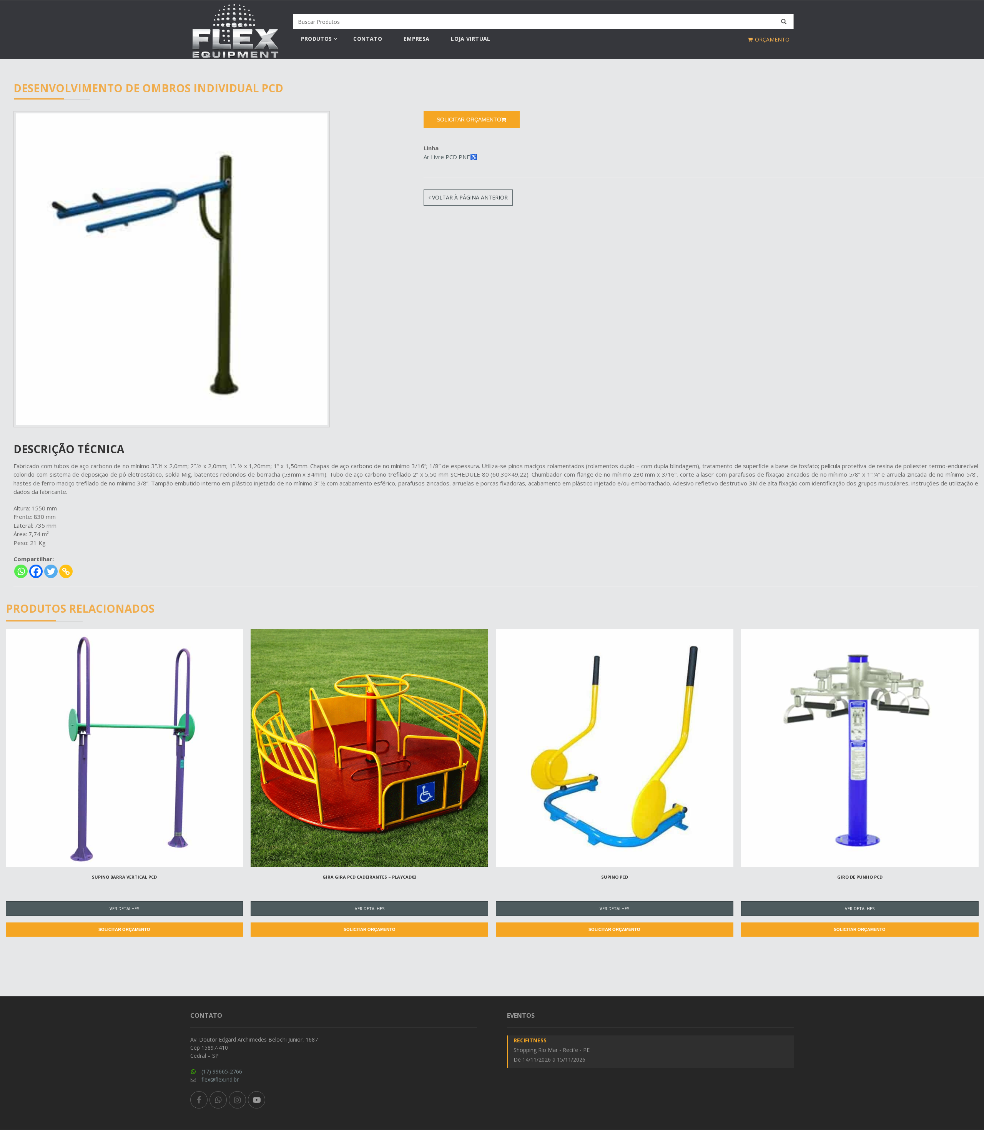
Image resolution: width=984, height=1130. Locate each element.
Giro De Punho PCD (860, 877)
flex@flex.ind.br (220, 1079)
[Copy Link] (66, 571)
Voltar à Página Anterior (469, 197)
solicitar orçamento (469, 119)
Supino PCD (614, 877)
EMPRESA (416, 38)
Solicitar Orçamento (124, 929)
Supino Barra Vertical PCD (124, 877)
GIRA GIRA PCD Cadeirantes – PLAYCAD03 (369, 877)
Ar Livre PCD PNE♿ (450, 157)
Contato (367, 38)
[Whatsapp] (21, 571)
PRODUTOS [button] (316, 38)
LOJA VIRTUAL (470, 38)
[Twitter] (51, 571)
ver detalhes (124, 908)
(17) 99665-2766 (221, 1071)
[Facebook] (36, 571)
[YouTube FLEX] (256, 1099)
